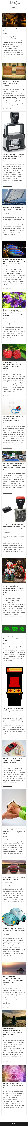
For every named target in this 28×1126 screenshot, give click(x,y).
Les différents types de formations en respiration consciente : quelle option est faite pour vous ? (13, 1031)
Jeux (5, 643)
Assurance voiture (8, 470)
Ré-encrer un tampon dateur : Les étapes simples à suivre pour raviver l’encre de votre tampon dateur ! (14, 527)
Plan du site (19, 1123)
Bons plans (7, 161)
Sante (5, 984)
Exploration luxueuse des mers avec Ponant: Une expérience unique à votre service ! (13, 209)
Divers (5, 33)
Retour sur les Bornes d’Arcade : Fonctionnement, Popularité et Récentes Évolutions (13, 710)
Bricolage (6, 85)
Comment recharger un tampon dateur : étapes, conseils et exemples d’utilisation (13, 156)
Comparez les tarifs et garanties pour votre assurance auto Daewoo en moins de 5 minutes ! (14, 465)
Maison (6, 836)
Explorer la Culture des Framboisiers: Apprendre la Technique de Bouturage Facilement (12, 365)
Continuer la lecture (7, 60)
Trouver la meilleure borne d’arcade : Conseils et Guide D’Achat (12, 638)
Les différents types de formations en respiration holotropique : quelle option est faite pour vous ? (13, 979)
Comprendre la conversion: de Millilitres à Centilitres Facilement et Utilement (13, 418)
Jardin (5, 318)
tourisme (6, 213)
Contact (14, 1123)
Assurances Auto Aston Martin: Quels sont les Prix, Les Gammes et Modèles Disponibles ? (14, 877)
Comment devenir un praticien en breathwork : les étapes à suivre (14, 1084)
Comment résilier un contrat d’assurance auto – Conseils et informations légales (13, 760)
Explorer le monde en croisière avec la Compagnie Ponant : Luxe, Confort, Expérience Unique (14, 261)
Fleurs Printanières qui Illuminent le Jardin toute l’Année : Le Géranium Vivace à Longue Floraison (14, 313)
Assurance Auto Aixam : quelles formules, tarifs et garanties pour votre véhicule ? (14, 930)
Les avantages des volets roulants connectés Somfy (11, 82)
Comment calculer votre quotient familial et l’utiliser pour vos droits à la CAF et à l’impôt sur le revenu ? (14, 831)
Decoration (7, 595)
